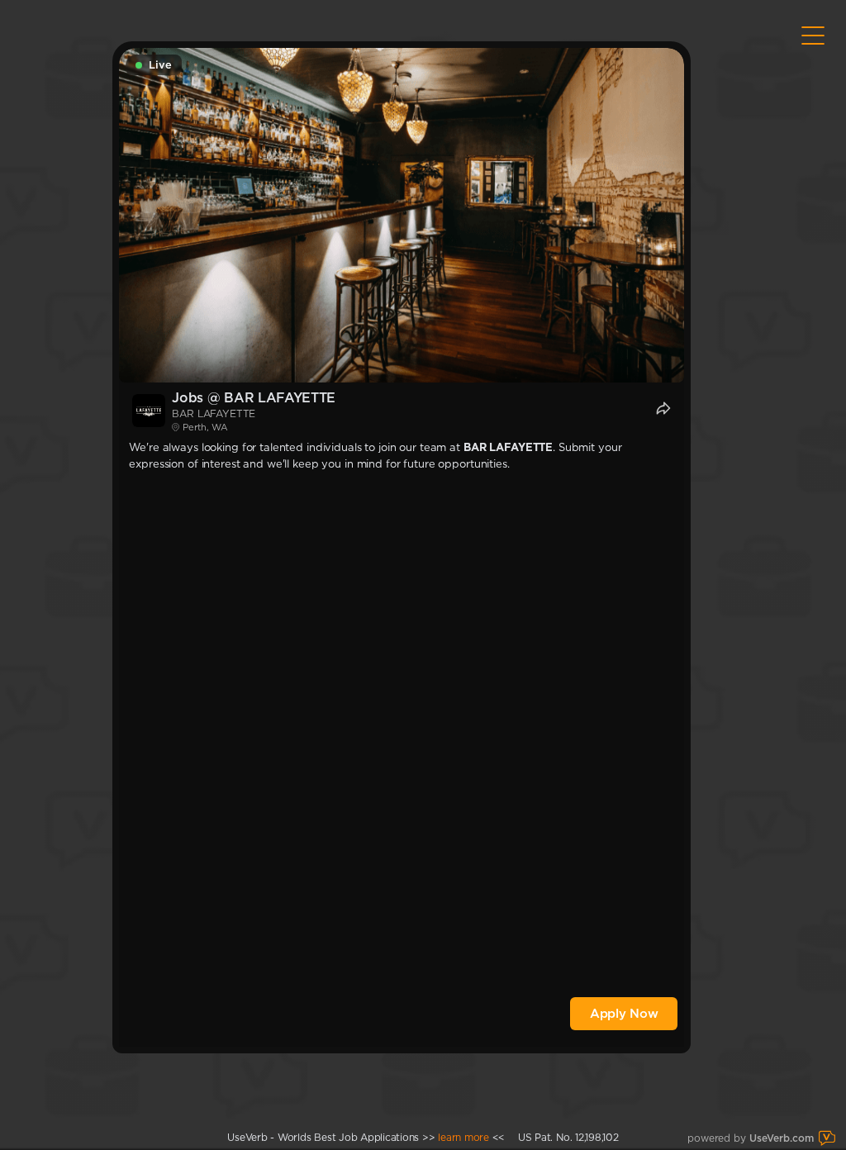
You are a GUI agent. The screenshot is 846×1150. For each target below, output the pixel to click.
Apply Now (624, 1013)
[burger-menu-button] (813, 35)
